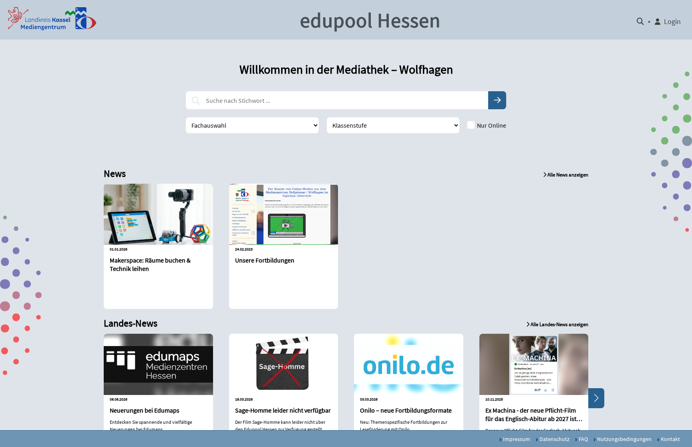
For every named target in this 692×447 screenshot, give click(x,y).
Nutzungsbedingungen (624, 439)
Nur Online (491, 125)
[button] (52, 20)
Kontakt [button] (670, 439)
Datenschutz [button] (553, 439)
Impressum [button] (516, 439)
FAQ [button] (582, 439)
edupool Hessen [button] (370, 20)
